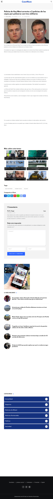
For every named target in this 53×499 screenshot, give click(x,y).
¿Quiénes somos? (20, 482)
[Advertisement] (26, 63)
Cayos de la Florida (8, 188)
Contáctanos (29, 482)
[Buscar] (51, 1)
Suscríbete (11, 482)
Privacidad (36, 482)
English (43, 482)
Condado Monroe (18, 188)
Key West (26, 188)
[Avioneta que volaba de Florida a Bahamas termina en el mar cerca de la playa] (7, 308)
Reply (44, 211)
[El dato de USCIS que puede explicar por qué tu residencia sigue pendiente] (7, 346)
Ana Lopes (8, 16)
